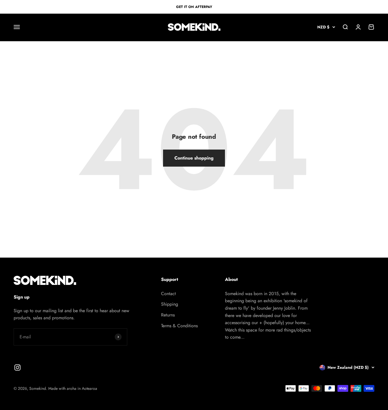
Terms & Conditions (179, 325)
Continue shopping (194, 158)
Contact (168, 293)
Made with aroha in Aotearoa (72, 388)
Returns (168, 315)
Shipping (169, 304)
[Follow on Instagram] (17, 367)
